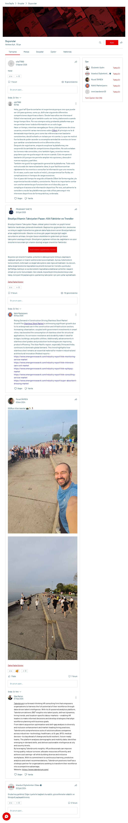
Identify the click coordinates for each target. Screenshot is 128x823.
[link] (12, 51)
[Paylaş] (75, 61)
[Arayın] (100, 42)
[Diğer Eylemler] (75, 103)
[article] (42, 130)
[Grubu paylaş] (121, 42)
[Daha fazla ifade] (18, 76)
